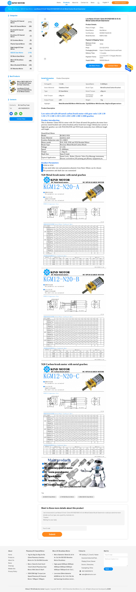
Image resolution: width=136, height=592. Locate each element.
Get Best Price (94, 66)
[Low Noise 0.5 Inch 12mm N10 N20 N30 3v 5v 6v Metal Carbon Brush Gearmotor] (13, 90)
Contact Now (21, 119)
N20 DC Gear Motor (21, 52)
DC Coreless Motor (21, 40)
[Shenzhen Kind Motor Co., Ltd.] (16, 3)
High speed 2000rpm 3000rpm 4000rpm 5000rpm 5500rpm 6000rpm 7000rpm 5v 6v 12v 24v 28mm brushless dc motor (64, 567)
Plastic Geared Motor (21, 44)
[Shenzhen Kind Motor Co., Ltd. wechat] (20, 113)
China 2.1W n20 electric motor (34, 589)
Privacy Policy (12, 571)
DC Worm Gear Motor (21, 56)
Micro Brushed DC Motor (21, 65)
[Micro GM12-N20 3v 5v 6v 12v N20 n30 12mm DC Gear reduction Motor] (13, 83)
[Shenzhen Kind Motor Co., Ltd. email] (11, 113)
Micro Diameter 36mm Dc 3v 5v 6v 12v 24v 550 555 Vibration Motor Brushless (64, 557)
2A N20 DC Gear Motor (49, 497)
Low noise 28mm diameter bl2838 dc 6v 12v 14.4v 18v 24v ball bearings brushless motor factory (64, 576)
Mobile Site (11, 568)
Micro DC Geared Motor (21, 26)
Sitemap (11, 566)
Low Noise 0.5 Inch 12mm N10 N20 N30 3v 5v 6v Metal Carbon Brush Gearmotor (24, 90)
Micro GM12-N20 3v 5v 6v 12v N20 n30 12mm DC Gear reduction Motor (24, 83)
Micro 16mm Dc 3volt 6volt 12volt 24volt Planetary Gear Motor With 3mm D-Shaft (37, 566)
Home (10, 554)
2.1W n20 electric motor (67, 497)
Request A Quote (120, 2)
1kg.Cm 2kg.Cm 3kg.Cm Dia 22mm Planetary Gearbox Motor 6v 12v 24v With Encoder (38, 557)
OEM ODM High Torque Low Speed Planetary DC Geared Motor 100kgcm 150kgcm (37, 576)
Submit (52, 534)
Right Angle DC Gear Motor (21, 48)
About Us (11, 560)
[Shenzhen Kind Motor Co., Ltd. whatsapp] (16, 113)
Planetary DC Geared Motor (21, 22)
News (10, 563)
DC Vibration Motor (21, 68)
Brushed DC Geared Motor (21, 30)
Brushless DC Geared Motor (21, 36)
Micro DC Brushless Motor (21, 60)
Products (11, 557)
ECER (109, 589)
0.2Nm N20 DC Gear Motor (86, 497)
